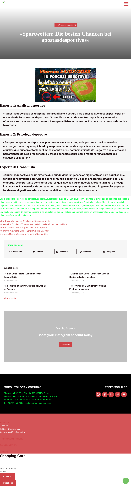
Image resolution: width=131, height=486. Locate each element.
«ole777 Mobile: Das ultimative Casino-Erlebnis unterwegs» (88, 287)
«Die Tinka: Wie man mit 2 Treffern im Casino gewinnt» (25, 221)
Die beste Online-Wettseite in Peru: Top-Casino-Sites (24, 234)
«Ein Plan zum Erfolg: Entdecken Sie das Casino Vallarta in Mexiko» (89, 275)
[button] (19, 251)
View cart (7, 476)
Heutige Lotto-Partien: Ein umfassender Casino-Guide (23, 275)
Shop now (65, 344)
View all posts (10, 298)
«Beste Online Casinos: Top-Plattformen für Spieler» (23, 227)
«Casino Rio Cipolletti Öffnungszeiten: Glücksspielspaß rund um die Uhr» (33, 224)
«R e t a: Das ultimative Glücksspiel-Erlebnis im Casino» (25, 287)
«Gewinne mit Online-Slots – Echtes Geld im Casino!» (24, 231)
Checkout (8, 483)
